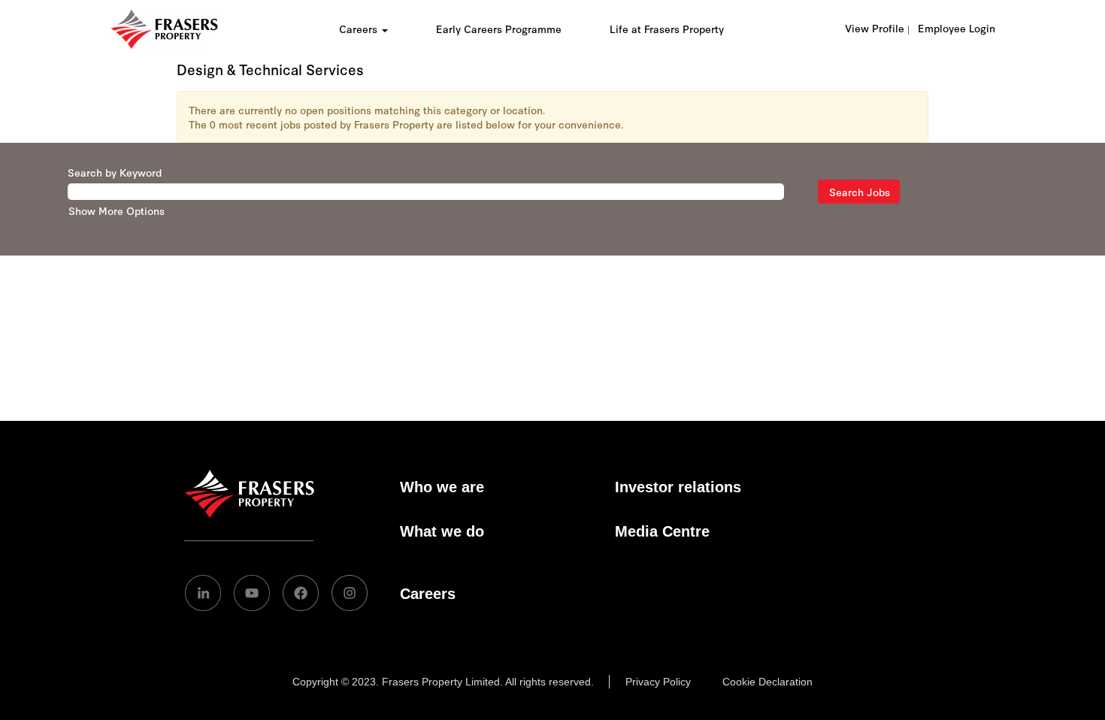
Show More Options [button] (116, 210)
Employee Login (956, 28)
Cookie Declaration (767, 682)
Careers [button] (359, 28)
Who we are (442, 487)
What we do (442, 531)
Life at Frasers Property (667, 28)
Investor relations (678, 487)
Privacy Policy (658, 682)
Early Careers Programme (499, 28)
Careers (428, 593)
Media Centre (662, 531)
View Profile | (877, 28)
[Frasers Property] (249, 513)
